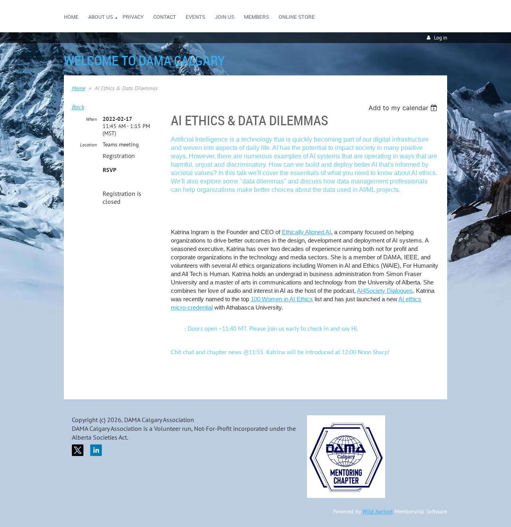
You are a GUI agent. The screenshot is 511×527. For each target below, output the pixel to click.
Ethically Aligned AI (306, 232)
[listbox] (403, 108)
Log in (440, 37)
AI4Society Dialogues (385, 290)
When (91, 119)
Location (88, 145)
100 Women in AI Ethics (282, 299)
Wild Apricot (377, 511)
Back (78, 107)
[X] (77, 450)
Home (78, 88)
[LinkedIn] (96, 450)
